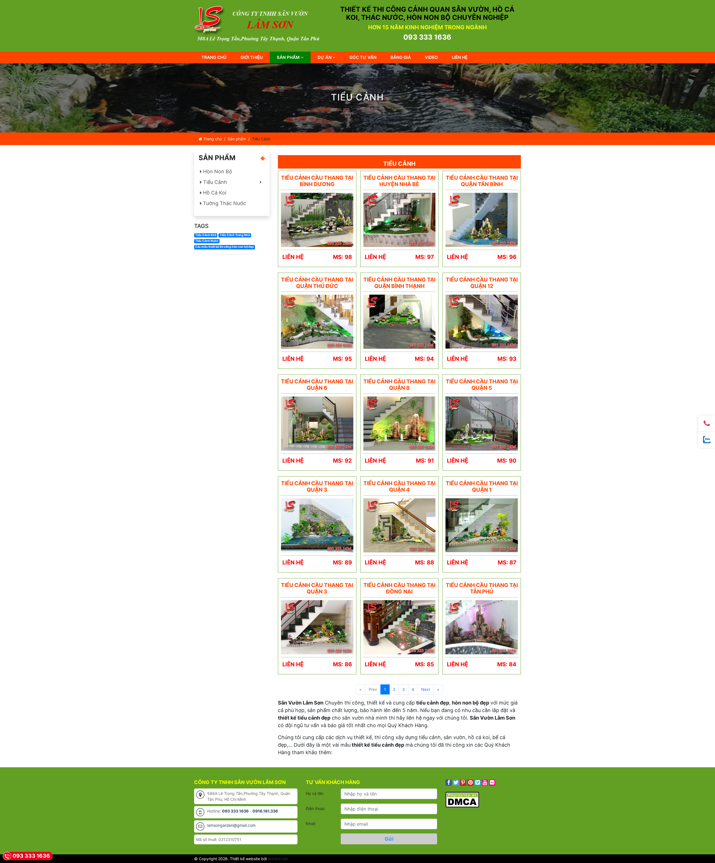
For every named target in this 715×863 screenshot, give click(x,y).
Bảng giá (400, 57)
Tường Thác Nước (224, 203)
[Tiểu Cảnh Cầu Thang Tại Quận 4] (399, 525)
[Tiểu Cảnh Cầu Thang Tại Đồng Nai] (399, 626)
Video (431, 57)
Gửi (389, 839)
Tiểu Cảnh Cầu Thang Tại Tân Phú (482, 588)
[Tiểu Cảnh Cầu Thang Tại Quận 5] (481, 423)
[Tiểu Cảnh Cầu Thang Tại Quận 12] (481, 321)
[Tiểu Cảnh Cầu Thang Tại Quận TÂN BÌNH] (481, 219)
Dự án (325, 57)
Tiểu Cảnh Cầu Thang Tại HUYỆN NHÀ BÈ (399, 180)
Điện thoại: (315, 808)
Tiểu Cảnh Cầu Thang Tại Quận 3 (317, 486)
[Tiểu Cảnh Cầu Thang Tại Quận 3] (317, 525)
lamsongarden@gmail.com (231, 825)
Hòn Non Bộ (217, 171)
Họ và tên (314, 793)
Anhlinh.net (278, 858)
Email (310, 823)
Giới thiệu (251, 57)
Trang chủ (214, 57)
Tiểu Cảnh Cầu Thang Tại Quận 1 (482, 486)
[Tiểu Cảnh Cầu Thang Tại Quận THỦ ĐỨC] (317, 321)
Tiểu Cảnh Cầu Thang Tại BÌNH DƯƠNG (317, 180)
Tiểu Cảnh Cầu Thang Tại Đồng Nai (399, 588)
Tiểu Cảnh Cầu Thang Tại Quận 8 (399, 384)
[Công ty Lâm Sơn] (259, 23)
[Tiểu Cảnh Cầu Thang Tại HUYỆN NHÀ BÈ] (399, 219)
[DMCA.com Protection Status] (462, 799)
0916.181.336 (265, 811)
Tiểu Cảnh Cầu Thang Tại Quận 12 (482, 282)
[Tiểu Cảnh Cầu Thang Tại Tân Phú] (481, 626)
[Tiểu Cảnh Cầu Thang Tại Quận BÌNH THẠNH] (399, 321)
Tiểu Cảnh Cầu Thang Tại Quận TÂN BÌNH (482, 180)
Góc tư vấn (362, 57)
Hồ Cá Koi (214, 193)
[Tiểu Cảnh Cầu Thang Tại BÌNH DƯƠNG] (317, 219)
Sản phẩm (289, 57)
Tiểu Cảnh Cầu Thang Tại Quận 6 (317, 384)
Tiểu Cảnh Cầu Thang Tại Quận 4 (399, 486)
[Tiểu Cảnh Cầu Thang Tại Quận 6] (317, 423)
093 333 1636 (427, 37)
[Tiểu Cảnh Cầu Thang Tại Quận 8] (399, 423)
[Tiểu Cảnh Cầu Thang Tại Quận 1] (481, 525)
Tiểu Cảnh (233, 183)
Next (425, 689)
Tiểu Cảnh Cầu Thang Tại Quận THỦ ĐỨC (317, 282)
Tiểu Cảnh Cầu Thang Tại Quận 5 (482, 384)
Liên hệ (460, 57)
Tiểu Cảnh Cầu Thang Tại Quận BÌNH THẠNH (399, 282)
